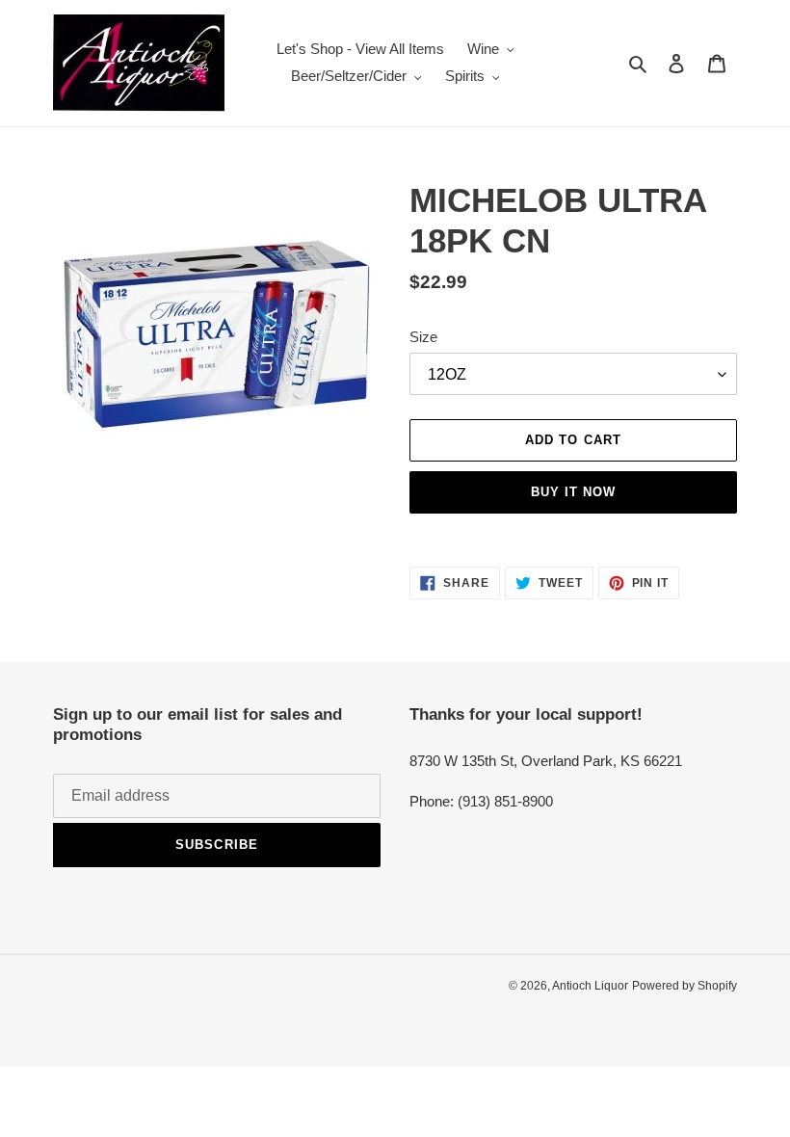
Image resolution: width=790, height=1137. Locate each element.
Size (423, 337)
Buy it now (573, 492)
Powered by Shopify (684, 985)
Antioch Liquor (590, 985)
